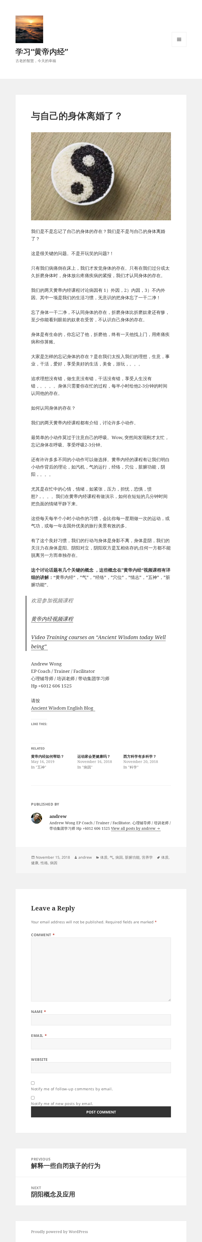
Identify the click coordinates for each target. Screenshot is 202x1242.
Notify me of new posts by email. (62, 1103)
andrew (85, 857)
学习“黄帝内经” (42, 51)
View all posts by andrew (133, 828)
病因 (119, 857)
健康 (34, 862)
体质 (104, 857)
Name (38, 1011)
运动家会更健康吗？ (93, 756)
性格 (44, 862)
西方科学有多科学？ (139, 756)
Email (39, 1035)
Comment (43, 934)
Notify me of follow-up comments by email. (72, 1088)
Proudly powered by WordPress (59, 1231)
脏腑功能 (132, 857)
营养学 (147, 857)
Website (39, 1059)
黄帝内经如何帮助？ (47, 756)
